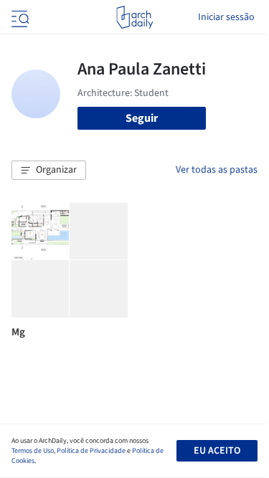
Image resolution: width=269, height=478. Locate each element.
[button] (48, 171)
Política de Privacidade (91, 451)
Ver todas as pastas (217, 170)
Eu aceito (217, 451)
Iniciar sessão (226, 17)
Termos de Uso (32, 451)
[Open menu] (19, 17)
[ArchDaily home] (134, 17)
